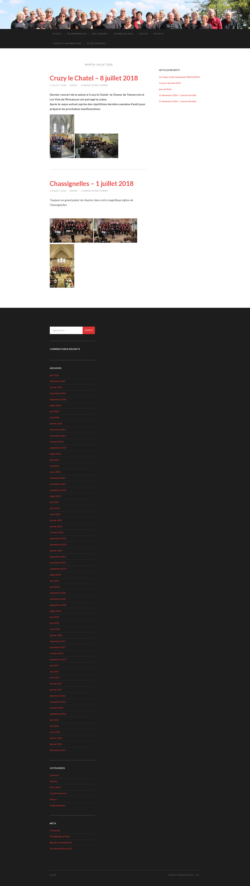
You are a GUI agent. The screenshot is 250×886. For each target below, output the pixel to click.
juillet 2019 (55, 574)
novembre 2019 (58, 562)
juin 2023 (54, 459)
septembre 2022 (58, 490)
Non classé (55, 787)
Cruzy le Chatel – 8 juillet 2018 (94, 78)
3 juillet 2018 (58, 191)
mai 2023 (54, 465)
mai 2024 (54, 417)
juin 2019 (54, 580)
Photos (143, 34)
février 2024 (56, 423)
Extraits (158, 34)
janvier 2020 (56, 550)
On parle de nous (123, 34)
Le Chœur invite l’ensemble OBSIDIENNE (179, 77)
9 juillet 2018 (58, 85)
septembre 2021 (58, 538)
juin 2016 (54, 719)
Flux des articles (60, 836)
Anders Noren (185, 875)
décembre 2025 (58, 381)
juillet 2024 (55, 405)
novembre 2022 (58, 484)
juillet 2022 (55, 496)
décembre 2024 (58, 393)
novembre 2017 (58, 647)
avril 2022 (55, 508)
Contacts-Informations (67, 43)
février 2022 (56, 520)
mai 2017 (54, 671)
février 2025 (56, 387)
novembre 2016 (58, 701)
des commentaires (61, 842)
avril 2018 (55, 629)
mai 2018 (54, 623)
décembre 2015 (58, 750)
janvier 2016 (56, 744)
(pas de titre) (165, 89)
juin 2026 (54, 375)
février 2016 (56, 738)
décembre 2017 (58, 641)
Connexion (55, 830)
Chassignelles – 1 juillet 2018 (92, 183)
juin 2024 (54, 411)
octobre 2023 (57, 441)
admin (73, 85)
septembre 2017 (58, 659)
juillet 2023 (55, 453)
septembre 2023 (58, 447)
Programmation (76, 34)
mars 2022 (55, 514)
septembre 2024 (58, 399)
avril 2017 (55, 677)
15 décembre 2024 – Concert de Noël (177, 95)
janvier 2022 (56, 526)
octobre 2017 (57, 653)
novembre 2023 (58, 435)
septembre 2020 (58, 544)
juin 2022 (54, 502)
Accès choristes (96, 43)
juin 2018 (54, 617)
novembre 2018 (58, 598)
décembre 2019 (58, 556)
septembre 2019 (58, 568)
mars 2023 (55, 471)
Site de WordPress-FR (61, 848)
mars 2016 (55, 732)
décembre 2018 (58, 592)
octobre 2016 (57, 707)
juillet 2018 (55, 611)
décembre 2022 (58, 477)
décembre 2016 (58, 695)
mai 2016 (54, 726)
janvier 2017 (56, 689)
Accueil (57, 34)
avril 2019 (55, 586)
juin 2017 (54, 665)
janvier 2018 (56, 635)
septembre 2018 (58, 605)
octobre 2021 (57, 532)
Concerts (54, 775)
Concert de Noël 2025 (170, 83)
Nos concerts (100, 34)
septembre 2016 (58, 713)
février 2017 (56, 683)
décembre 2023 (58, 429)
